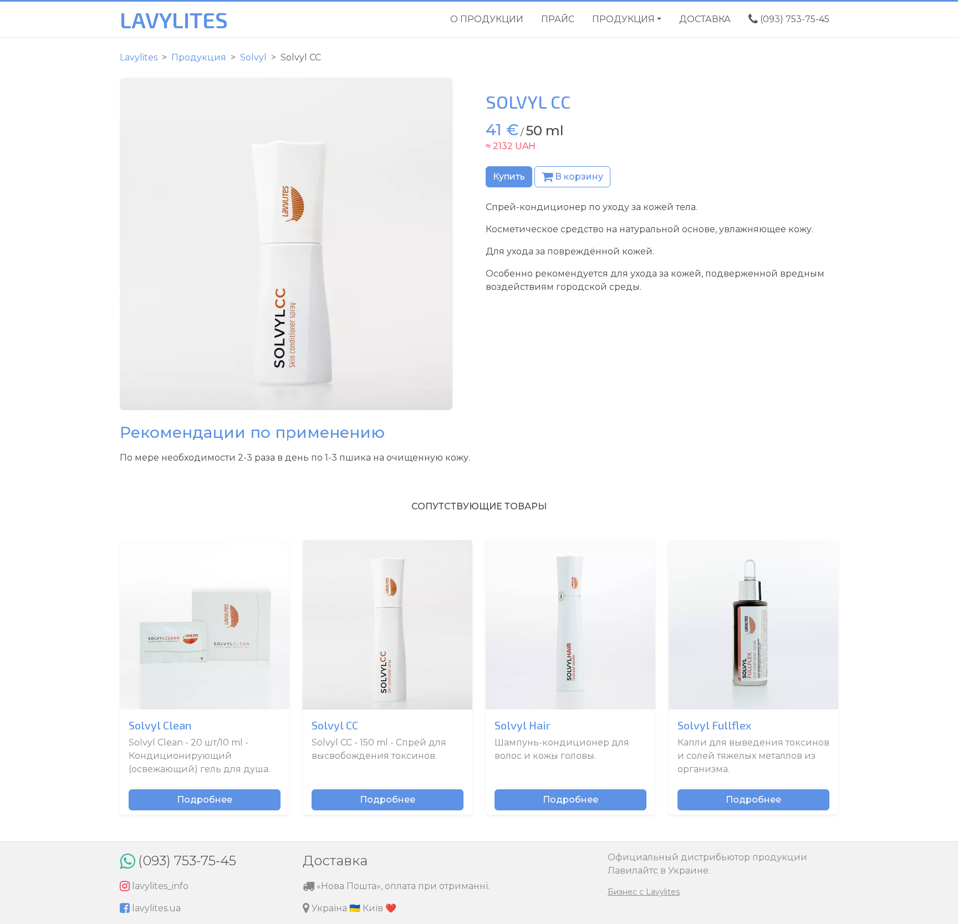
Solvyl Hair (523, 725)
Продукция (623, 19)
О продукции (486, 19)
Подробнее (204, 799)
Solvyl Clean (160, 725)
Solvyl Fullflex (714, 725)
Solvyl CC (335, 725)
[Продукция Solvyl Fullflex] (753, 624)
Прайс (557, 19)
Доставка (705, 19)
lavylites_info (159, 886)
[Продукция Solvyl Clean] (204, 624)
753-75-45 (794, 19)
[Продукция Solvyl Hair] (570, 624)
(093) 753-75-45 (185, 860)
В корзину (578, 176)
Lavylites (174, 19)
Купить (509, 176)
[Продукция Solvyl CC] (387, 624)
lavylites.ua (155, 908)
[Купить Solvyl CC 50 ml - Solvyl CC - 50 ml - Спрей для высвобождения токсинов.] (296, 244)
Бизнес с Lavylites (644, 892)
